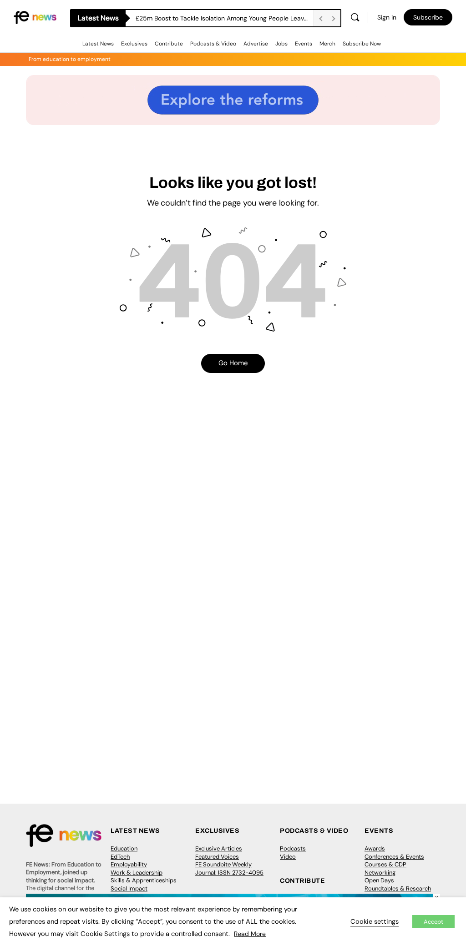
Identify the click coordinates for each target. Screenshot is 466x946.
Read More (250, 934)
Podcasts (293, 848)
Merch (327, 43)
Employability (129, 864)
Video (288, 856)
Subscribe (428, 17)
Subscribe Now (362, 43)
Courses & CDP (385, 864)
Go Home (233, 362)
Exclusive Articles (218, 848)
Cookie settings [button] (374, 921)
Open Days (379, 880)
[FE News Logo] (35, 16)
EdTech (120, 856)
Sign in (386, 17)
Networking (380, 872)
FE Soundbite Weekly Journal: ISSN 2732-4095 (229, 868)
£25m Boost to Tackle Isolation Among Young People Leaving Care (224, 18)
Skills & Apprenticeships (144, 880)
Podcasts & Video (213, 43)
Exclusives (134, 43)
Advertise (255, 43)
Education (124, 848)
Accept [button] (433, 922)
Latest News (98, 43)
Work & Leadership (136, 872)
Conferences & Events (394, 856)
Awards (375, 848)
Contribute (169, 43)
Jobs (281, 43)
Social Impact (129, 888)
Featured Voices (217, 856)
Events (303, 43)
